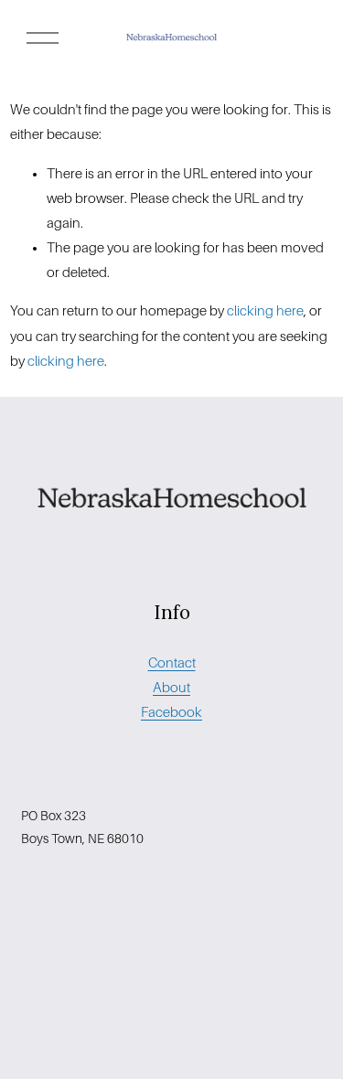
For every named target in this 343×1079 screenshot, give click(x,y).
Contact (172, 663)
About (171, 687)
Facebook (171, 712)
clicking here (265, 311)
